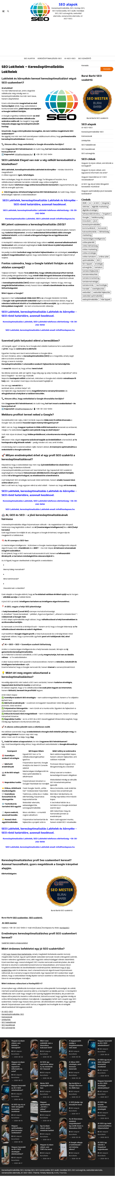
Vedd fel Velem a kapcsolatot (15, 943)
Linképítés (6, 1019)
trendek (85, 288)
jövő (95, 221)
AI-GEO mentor (9, 923)
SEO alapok (68, 4)
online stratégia (89, 253)
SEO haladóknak (9, 1022)
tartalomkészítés (89, 274)
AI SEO (96, 203)
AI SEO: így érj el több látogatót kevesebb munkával (95, 185)
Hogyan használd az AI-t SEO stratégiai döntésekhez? (105, 1084)
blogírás (105, 203)
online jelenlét (88, 242)
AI (90, 203)
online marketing (89, 249)
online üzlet (104, 256)
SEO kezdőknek (8, 1025)
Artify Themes (60, 1172)
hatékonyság (97, 217)
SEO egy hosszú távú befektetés (17, 954)
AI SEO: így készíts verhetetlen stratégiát (102, 1105)
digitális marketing (100, 206)
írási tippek (105, 299)
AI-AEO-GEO (70, 58)
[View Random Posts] (3, 11)
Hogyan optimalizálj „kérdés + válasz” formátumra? (45, 1106)
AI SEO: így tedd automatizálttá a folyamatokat (104, 1125)
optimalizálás (88, 260)
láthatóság (104, 231)
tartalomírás (87, 285)
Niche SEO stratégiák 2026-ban (47, 1085)
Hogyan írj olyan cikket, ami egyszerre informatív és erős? (94, 171)
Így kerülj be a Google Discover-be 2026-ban (76, 1085)
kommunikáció (88, 228)
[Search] (8, 11)
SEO (98, 260)
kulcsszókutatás (89, 231)
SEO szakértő (84, 58)
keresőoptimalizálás (91, 224)
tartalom (98, 267)
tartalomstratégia (90, 281)
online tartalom (89, 256)
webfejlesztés (98, 288)
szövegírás (87, 267)
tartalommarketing (90, 278)
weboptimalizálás (90, 299)
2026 (84, 203)
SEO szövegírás (8, 1027)
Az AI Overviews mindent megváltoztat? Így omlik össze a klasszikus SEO (76, 1123)
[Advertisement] (57, 38)
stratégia (99, 264)
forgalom (107, 214)
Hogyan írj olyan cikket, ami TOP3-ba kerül (46, 1147)
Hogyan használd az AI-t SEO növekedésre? (18, 1087)
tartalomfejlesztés (90, 271)
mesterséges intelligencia (93, 238)
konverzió (102, 228)
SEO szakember (20, 917)
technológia (101, 285)
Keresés (85, 65)
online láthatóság (90, 246)
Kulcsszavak (7, 1017)
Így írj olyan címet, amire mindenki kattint (47, 1128)
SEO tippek (87, 264)
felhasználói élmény (91, 214)
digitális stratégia (89, 210)
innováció (86, 221)
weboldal (86, 292)
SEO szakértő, (36, 917)
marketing (86, 235)
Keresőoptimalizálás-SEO (50, 58)
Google (85, 217)
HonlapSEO (64, 928)
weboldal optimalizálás (92, 296)
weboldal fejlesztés (101, 292)
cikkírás (85, 206)
